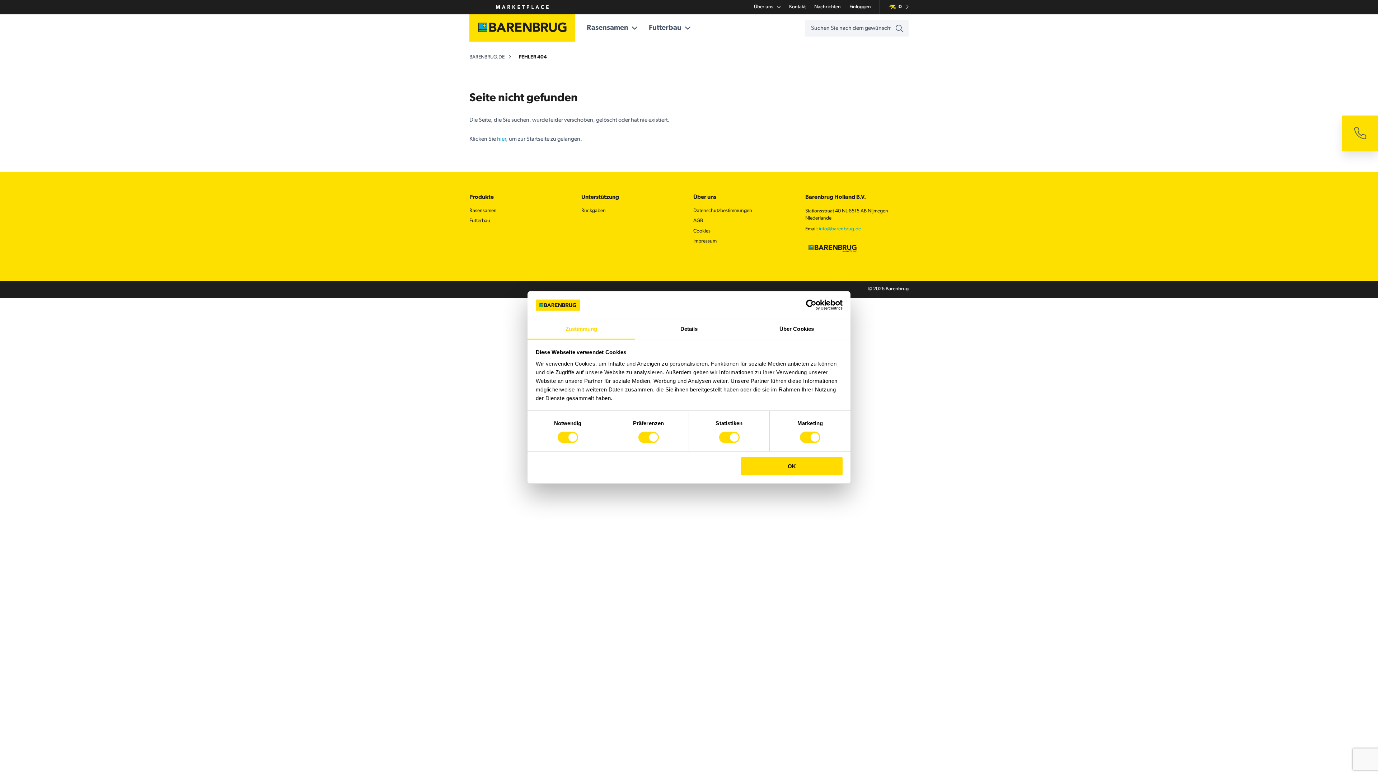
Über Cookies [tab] (796, 329)
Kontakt (797, 7)
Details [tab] (689, 329)
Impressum (705, 241)
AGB (698, 221)
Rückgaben (593, 210)
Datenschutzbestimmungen (722, 210)
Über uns (763, 7)
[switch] (648, 437)
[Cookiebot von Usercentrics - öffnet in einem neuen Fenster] (811, 305)
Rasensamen (607, 28)
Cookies (702, 231)
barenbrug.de (487, 57)
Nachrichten (827, 7)
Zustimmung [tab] (581, 329)
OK (792, 466)
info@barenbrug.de (840, 229)
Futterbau (665, 28)
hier (501, 139)
